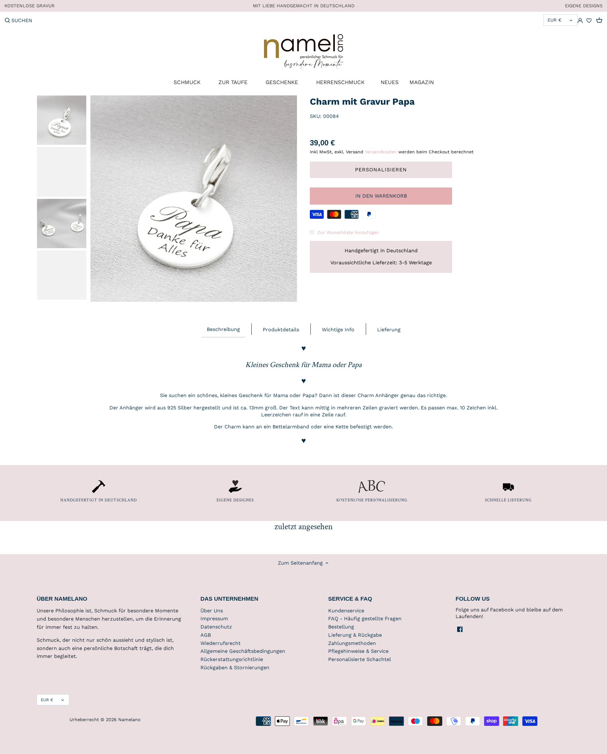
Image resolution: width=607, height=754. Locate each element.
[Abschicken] (7, 21)
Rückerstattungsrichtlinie (231, 659)
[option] (62, 120)
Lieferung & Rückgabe (355, 635)
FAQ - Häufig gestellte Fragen (365, 619)
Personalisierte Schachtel (359, 659)
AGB (205, 635)
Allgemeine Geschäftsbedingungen (242, 651)
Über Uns (211, 611)
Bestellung (341, 627)
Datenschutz (216, 627)
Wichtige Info (338, 330)
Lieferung (389, 330)
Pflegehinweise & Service (358, 651)
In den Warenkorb (381, 196)
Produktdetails (281, 330)
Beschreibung (223, 329)
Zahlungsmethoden (352, 643)
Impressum (214, 619)
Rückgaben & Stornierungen (234, 668)
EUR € (554, 19)
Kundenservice (346, 611)
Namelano (129, 719)
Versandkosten (381, 151)
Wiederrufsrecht (220, 643)
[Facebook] (460, 629)
